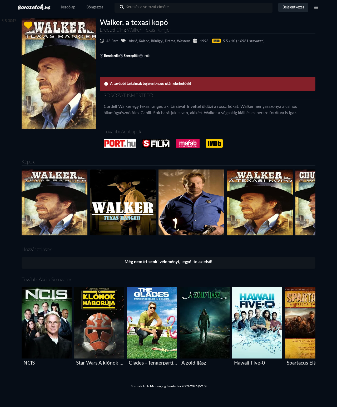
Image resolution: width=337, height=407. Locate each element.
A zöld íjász (193, 363)
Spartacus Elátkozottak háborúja (311, 363)
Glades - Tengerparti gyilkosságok (153, 363)
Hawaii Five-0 (249, 363)
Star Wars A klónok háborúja (100, 363)
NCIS (29, 363)
